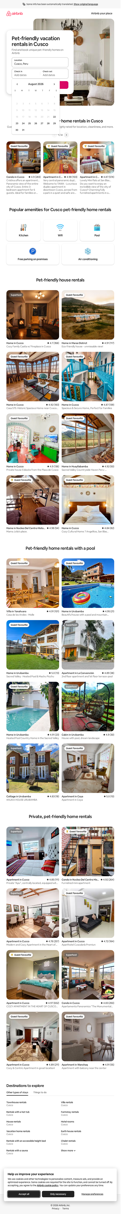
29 (54, 123)
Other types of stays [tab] (17, 1092)
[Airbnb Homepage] (14, 13)
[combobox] (40, 64)
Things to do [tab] (40, 1092)
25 (29, 123)
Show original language (86, 4)
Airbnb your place (101, 13)
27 (42, 123)
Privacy (55, 1208)
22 (54, 116)
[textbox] (25, 75)
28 (48, 123)
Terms (65, 1208)
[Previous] (54, 135)
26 (35, 123)
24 (23, 123)
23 (17, 123)
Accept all (24, 1194)
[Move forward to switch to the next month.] (54, 84)
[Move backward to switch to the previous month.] (17, 84)
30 (17, 130)
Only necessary (58, 1194)
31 (23, 130)
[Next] (66, 135)
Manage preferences (92, 1194)
